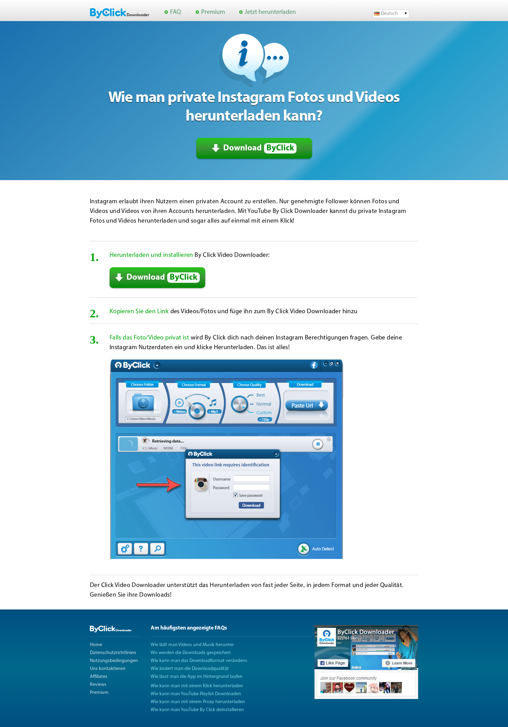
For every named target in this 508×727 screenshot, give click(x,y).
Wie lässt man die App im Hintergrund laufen (197, 676)
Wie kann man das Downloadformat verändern (199, 660)
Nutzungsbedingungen (114, 660)
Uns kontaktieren (107, 668)
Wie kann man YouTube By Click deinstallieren (197, 709)
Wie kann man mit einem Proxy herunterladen (198, 702)
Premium (213, 12)
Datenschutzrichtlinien (113, 652)
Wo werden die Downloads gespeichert (191, 652)
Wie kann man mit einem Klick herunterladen (197, 686)
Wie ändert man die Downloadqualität (190, 668)
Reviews (98, 684)
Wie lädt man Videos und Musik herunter (192, 644)
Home (96, 644)
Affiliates (98, 676)
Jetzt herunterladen (270, 12)
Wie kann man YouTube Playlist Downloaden (196, 694)
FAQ (175, 12)
